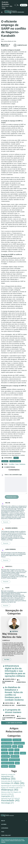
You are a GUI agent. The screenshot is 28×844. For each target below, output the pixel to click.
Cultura (14, 746)
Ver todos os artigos (14, 722)
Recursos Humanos (14, 759)
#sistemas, (22, 464)
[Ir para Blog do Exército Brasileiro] (14, 12)
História (16, 753)
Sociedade (12, 766)
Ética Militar (4, 753)
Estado (16, 749)
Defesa (16, 457)
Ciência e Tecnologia (15, 461)
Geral (11, 753)
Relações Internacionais (7, 763)
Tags (2, 831)
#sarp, (17, 464)
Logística (23, 753)
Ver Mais (6, 659)
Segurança (4, 766)
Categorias (4, 828)
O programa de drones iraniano (13, 711)
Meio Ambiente (5, 756)
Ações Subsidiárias (6, 739)
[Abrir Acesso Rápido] (15, 5)
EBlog (3, 820)
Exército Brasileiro (5, 3)
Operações (5, 461)
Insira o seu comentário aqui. (13, 474)
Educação (4, 749)
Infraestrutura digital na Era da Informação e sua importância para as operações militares (15, 671)
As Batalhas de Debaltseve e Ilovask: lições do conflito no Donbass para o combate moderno (14, 693)
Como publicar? (6, 835)
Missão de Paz (14, 756)
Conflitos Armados (6, 746)
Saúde (17, 763)
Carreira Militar (16, 739)
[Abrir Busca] (17, 5)
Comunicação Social (19, 743)
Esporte (11, 749)
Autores (3, 824)
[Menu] (2, 12)
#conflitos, (12, 464)
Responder (5, 522)
